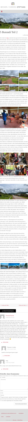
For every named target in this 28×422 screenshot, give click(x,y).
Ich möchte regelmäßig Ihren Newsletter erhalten (11, 400)
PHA (8, 38)
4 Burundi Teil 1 (5, 305)
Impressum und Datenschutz (8, 413)
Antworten (5, 342)
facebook (21, 413)
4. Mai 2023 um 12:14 (10, 317)
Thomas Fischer (10, 315)
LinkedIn (8, 416)
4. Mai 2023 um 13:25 (11, 349)
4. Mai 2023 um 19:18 (10, 362)
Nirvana (14, 420)
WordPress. (19, 420)
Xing (2, 416)
